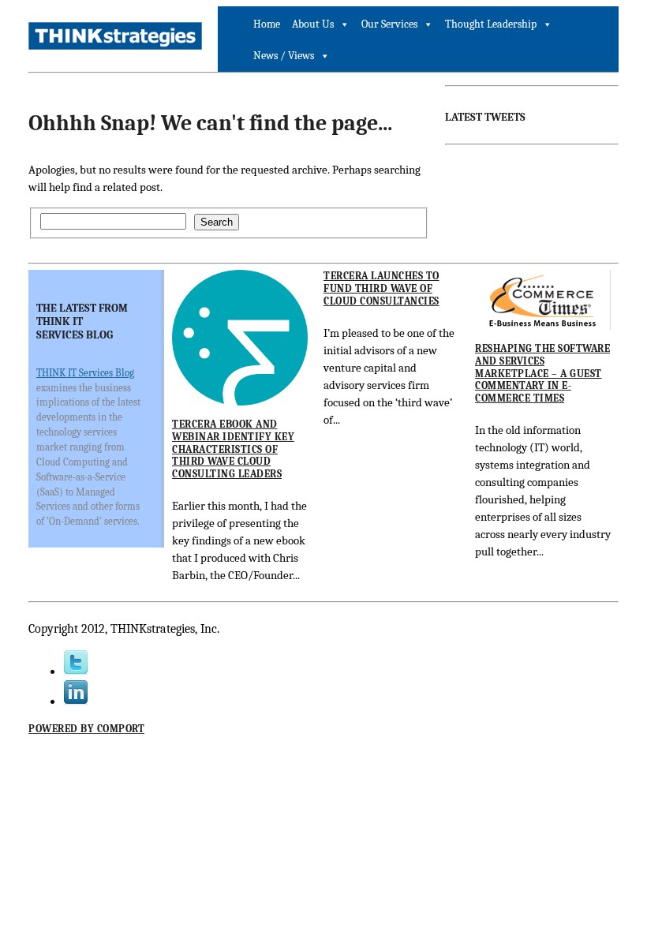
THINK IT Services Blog (85, 373)
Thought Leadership (491, 24)
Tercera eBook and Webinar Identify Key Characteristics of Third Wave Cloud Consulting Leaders (233, 448)
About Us (313, 24)
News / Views (283, 55)
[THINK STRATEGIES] (115, 36)
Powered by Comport (86, 729)
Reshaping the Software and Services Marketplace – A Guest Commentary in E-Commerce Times (542, 372)
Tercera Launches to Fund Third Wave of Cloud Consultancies (381, 288)
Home (266, 24)
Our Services (389, 24)
